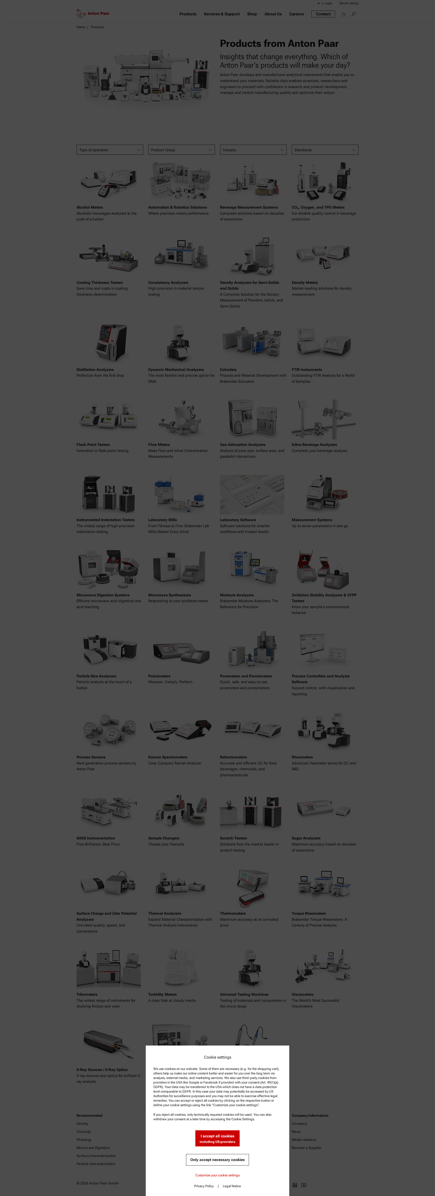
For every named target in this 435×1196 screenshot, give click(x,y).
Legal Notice (232, 1186)
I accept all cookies (217, 1139)
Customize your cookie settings (217, 1175)
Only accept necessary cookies (217, 1160)
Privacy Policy (204, 1186)
